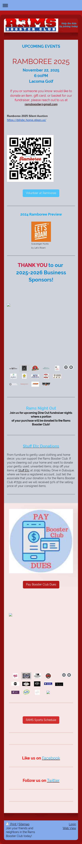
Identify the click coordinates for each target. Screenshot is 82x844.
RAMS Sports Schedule (41, 720)
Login (72, 824)
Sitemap (24, 824)
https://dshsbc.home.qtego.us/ (26, 120)
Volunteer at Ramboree (41, 193)
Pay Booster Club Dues (41, 584)
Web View (69, 828)
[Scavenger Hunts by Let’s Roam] (41, 232)
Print (13, 824)
